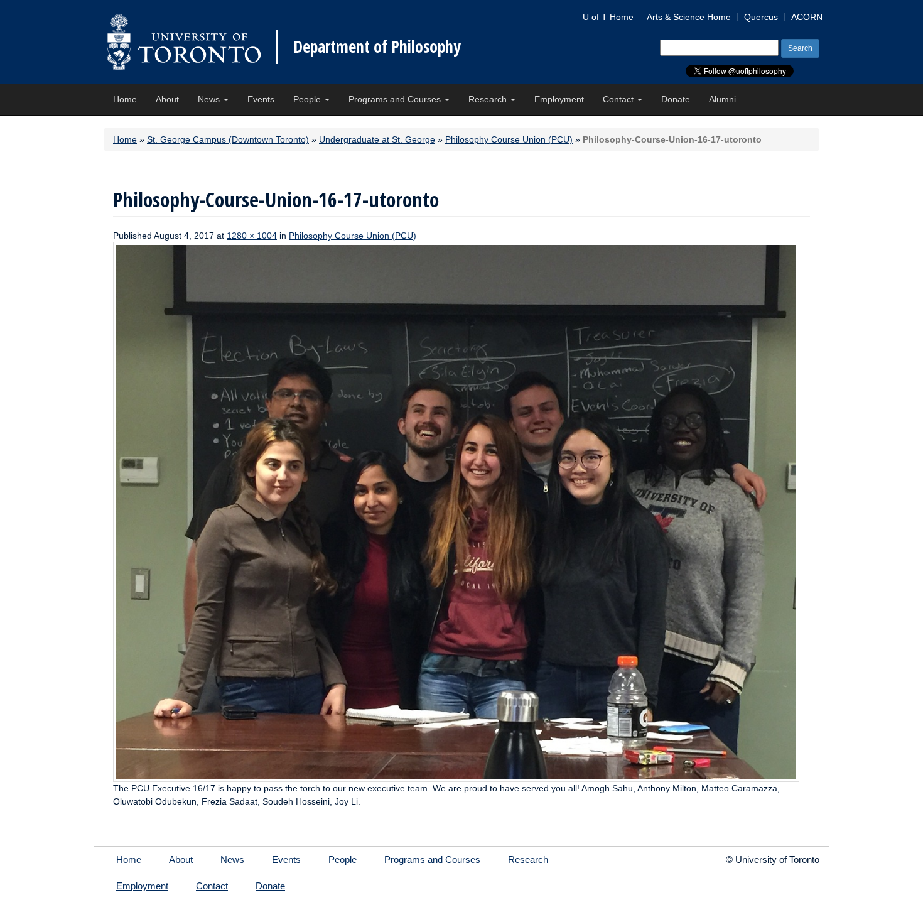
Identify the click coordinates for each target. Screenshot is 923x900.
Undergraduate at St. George (377, 139)
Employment (559, 99)
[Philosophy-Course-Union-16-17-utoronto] (456, 511)
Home (125, 99)
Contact (619, 99)
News (210, 99)
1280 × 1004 (252, 235)
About (167, 99)
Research (488, 99)
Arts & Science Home (689, 17)
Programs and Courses (395, 99)
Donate (675, 99)
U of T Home (608, 17)
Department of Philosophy (377, 46)
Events (260, 99)
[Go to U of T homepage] (184, 42)
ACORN (807, 17)
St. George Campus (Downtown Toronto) (228, 139)
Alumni (722, 99)
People (308, 99)
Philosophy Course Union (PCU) (509, 139)
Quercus (761, 17)
